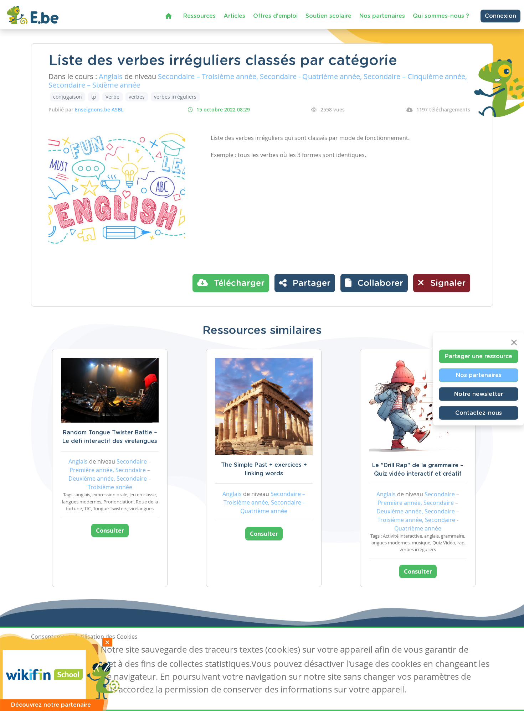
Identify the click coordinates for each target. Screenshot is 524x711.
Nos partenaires (382, 16)
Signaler (447, 283)
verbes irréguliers (175, 96)
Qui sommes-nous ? (441, 16)
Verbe (112, 96)
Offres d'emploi (275, 16)
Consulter (110, 530)
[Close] (514, 342)
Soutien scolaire (328, 16)
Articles (234, 16)
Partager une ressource (478, 356)
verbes (137, 96)
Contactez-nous (478, 412)
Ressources (199, 16)
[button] (374, 283)
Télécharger (237, 283)
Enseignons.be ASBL (99, 109)
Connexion (500, 16)
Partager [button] (310, 283)
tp (93, 96)
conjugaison (67, 96)
